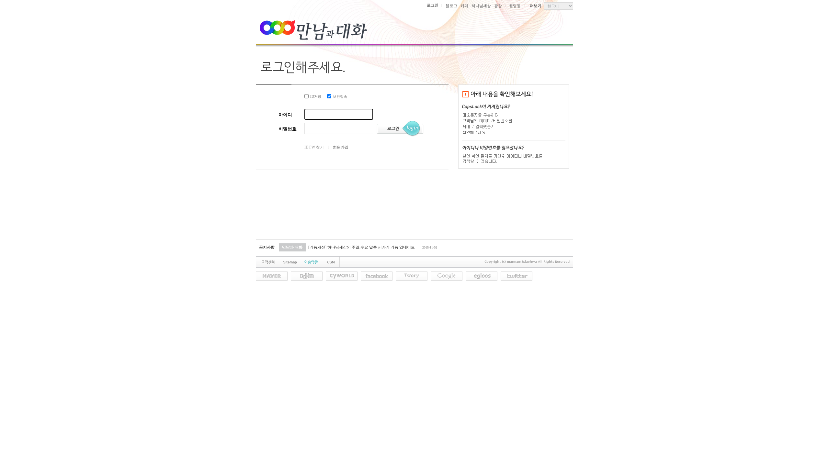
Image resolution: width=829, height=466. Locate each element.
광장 (498, 6)
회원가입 (340, 147)
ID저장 (315, 96)
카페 (464, 6)
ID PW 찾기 (314, 147)
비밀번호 (287, 129)
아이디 (285, 114)
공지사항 (267, 247)
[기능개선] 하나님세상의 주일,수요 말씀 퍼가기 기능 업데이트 (361, 247)
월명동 (515, 6)
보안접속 (340, 96)
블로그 (451, 6)
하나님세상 (481, 6)
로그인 (432, 5)
